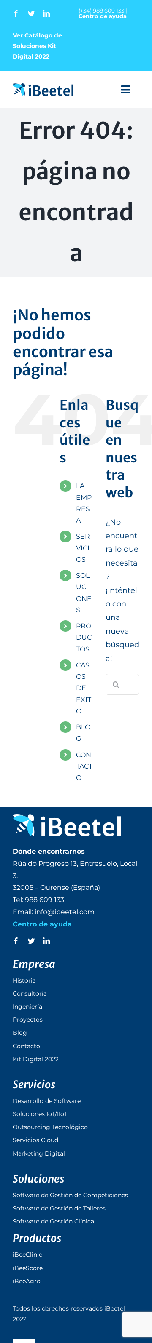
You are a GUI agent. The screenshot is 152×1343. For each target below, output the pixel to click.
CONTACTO (84, 766)
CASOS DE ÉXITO (83, 688)
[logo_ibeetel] (43, 87)
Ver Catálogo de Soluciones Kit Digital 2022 (37, 46)
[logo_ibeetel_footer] (67, 818)
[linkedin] (46, 13)
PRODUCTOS (84, 637)
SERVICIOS (83, 547)
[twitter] (31, 13)
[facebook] (16, 13)
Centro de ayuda (103, 16)
